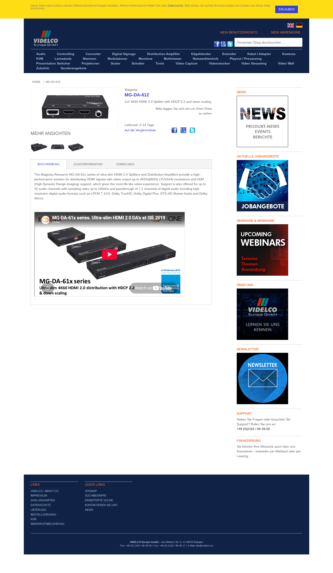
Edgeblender (201, 54)
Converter (93, 54)
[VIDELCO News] (269, 121)
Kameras (289, 54)
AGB (33, 519)
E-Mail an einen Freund (165, 130)
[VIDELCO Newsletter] (269, 378)
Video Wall (286, 63)
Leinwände (63, 58)
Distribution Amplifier (163, 54)
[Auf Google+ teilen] (183, 130)
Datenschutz (175, 5)
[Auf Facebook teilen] (174, 130)
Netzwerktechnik (205, 58)
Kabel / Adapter (259, 54)
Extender (229, 54)
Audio (41, 54)
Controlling (65, 54)
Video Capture (187, 63)
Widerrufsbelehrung (47, 523)
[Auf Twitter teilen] (192, 130)
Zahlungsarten (43, 500)
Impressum (39, 495)
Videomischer (219, 63)
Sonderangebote (74, 68)
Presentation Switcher (53, 63)
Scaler (115, 63)
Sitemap (91, 491)
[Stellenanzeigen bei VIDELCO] (269, 185)
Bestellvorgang (43, 514)
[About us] (269, 314)
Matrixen (89, 58)
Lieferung (38, 509)
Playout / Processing (246, 58)
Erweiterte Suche (99, 500)
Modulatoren (117, 58)
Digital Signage (124, 54)
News (89, 509)
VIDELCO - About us (44, 491)
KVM (39, 58)
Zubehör (42, 68)
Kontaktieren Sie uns (101, 505)
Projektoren (90, 63)
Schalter (138, 63)
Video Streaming (254, 63)
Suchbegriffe (95, 495)
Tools (160, 63)
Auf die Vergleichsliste (140, 130)
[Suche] (297, 42)
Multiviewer (172, 58)
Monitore (145, 58)
